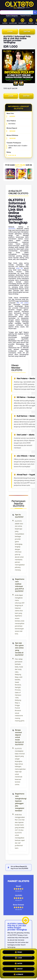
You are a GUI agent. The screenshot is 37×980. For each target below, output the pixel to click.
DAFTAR (27, 31)
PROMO (19, 952)
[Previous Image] (3, 66)
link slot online (23, 303)
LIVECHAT (20, 968)
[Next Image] (33, 66)
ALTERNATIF (19, 973)
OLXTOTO (11, 228)
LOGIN (10, 31)
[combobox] (16, 12)
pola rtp (19, 268)
